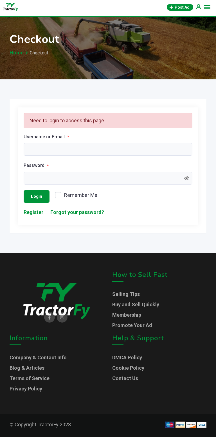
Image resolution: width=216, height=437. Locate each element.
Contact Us (125, 378)
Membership (126, 315)
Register (33, 212)
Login (36, 196)
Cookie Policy (128, 368)
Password (36, 165)
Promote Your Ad (132, 325)
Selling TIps (126, 294)
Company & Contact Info (38, 357)
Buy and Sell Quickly (135, 304)
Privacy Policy (26, 389)
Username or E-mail (46, 137)
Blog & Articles (27, 368)
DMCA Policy (127, 357)
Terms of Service (30, 378)
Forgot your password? (77, 212)
